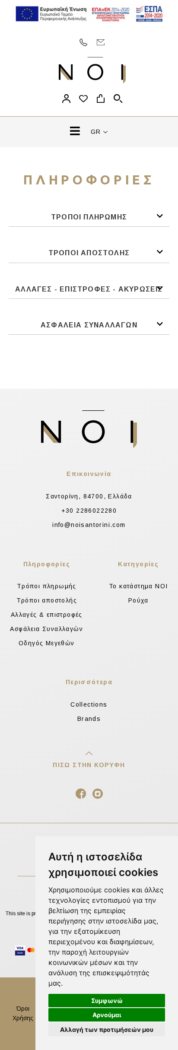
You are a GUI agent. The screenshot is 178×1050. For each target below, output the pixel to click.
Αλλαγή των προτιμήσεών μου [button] (106, 1029)
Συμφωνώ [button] (107, 1000)
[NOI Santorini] (92, 70)
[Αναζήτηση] (118, 100)
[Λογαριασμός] (66, 100)
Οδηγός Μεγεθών (47, 643)
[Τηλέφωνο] (83, 42)
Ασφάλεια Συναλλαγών (46, 628)
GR (97, 131)
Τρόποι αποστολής (46, 600)
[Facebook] (81, 795)
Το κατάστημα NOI (138, 586)
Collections (88, 704)
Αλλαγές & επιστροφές (47, 614)
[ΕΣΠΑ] (89, 13)
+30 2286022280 (89, 510)
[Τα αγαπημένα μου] (83, 100)
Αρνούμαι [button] (106, 1014)
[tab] (89, 220)
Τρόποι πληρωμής (46, 586)
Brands (89, 718)
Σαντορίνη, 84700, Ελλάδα (89, 496)
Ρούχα (138, 600)
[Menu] (75, 132)
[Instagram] (97, 795)
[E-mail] (101, 42)
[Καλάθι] (100, 100)
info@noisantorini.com (88, 524)
